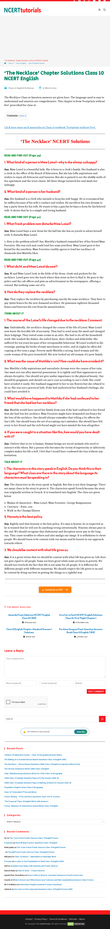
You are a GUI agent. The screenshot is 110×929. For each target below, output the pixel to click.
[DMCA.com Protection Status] (76, 924)
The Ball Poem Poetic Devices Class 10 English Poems (31, 852)
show (22, 115)
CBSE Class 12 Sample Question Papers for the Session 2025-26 (31, 778)
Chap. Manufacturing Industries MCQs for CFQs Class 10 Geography (33, 773)
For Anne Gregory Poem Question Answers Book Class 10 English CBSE (81, 631)
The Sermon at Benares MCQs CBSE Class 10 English (26, 769)
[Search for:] (103, 10)
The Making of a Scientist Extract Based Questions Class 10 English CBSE (35, 759)
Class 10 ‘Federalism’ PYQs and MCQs (20, 792)
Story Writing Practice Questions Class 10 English (36, 843)
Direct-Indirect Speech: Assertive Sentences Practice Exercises (55, 875)
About (82, 919)
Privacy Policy (41, 919)
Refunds (73, 919)
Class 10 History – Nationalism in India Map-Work (35, 857)
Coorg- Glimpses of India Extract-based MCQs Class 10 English (31, 806)
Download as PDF (56, 589)
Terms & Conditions (58, 919)
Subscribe (81, 732)
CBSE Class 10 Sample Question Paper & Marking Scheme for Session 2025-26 (37, 783)
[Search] (102, 719)
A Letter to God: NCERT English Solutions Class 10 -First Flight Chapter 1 (80, 616)
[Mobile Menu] (99, 10)
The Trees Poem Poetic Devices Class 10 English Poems (34, 838)
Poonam (7, 861)
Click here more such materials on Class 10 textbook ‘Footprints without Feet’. (50, 127)
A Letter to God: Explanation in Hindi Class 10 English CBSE (39, 861)
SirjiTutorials (45, 924)
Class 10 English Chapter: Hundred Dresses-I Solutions (29, 631)
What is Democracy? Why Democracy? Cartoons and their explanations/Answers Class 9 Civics (53, 880)
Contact (28, 919)
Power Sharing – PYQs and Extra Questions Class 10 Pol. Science (32, 797)
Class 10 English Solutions (36, 63)
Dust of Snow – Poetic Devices (31, 871)
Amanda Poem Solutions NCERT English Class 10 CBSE (29, 616)
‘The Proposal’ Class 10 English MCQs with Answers (26, 801)
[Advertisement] (55, 38)
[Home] (5, 63)
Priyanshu (8, 843)
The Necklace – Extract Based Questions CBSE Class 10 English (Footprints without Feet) (42, 764)
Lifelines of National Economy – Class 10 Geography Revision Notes (33, 755)
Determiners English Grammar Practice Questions (40, 884)
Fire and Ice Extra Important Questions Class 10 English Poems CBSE (43, 889)
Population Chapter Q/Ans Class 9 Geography (23, 787)
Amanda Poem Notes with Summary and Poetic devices (34, 866)
